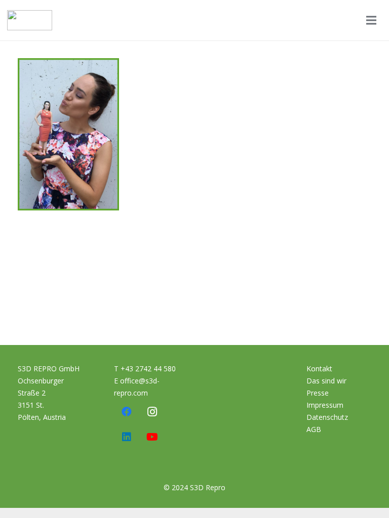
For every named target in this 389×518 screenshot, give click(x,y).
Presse (317, 393)
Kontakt (319, 368)
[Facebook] (126, 411)
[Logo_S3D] (29, 20)
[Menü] (371, 20)
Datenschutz (327, 417)
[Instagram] (152, 411)
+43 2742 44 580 (148, 368)
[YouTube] (152, 437)
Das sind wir (326, 380)
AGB (313, 429)
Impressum (324, 405)
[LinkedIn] (126, 437)
